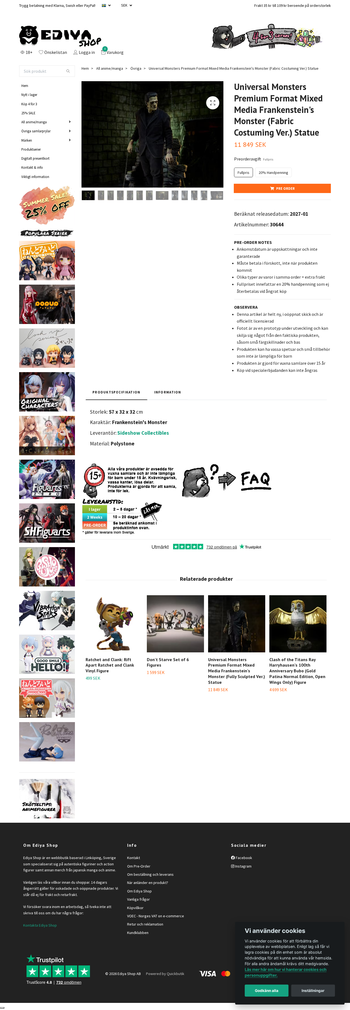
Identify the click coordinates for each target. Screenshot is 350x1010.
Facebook (243, 857)
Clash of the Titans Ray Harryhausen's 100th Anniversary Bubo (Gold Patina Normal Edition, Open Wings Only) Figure (297, 671)
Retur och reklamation (145, 924)
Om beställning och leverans (150, 874)
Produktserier (31, 149)
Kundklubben (137, 932)
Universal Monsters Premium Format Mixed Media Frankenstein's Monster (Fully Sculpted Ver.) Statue (236, 671)
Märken (26, 140)
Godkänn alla (266, 990)
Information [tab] (167, 392)
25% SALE (28, 113)
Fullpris (243, 172)
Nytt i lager (29, 94)
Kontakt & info (32, 167)
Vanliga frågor (138, 899)
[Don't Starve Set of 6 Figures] (175, 623)
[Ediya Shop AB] (60, 36)
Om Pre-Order (138, 866)
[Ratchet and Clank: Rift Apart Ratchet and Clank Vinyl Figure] (114, 623)
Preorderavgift (253, 159)
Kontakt (133, 857)
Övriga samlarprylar (36, 131)
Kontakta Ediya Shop (40, 925)
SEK (124, 5)
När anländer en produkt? (147, 882)
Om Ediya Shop (139, 891)
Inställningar (313, 990)
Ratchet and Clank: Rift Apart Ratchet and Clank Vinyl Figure (110, 665)
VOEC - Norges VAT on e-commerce (155, 915)
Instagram (243, 866)
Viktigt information (35, 176)
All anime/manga (34, 122)
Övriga (135, 68)
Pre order (285, 188)
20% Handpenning (273, 172)
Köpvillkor (135, 907)
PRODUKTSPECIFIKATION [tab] (116, 392)
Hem (24, 85)
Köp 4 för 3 (29, 104)
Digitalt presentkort (35, 158)
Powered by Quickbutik (165, 973)
